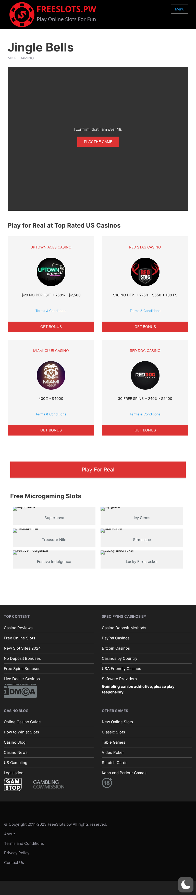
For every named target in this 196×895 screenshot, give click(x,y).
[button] (185, 884)
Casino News (16, 752)
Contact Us (14, 862)
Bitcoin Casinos (116, 648)
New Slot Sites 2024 (22, 648)
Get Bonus (51, 326)
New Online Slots (117, 721)
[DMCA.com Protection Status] (20, 690)
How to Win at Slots (21, 732)
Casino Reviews (18, 627)
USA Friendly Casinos (121, 668)
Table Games (113, 742)
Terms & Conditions (50, 311)
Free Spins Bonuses (22, 668)
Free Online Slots (19, 638)
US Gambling (15, 762)
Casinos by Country (119, 658)
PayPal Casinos (116, 638)
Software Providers (119, 678)
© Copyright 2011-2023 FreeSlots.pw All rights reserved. (55, 824)
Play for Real (98, 469)
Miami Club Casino (51, 350)
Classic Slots (113, 732)
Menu (179, 9)
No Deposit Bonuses (22, 658)
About (9, 834)
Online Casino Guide (22, 721)
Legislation (13, 772)
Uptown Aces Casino (50, 247)
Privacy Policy (16, 852)
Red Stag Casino (145, 247)
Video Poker (113, 752)
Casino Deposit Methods (124, 627)
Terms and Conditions (24, 843)
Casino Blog (15, 742)
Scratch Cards (114, 762)
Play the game (98, 142)
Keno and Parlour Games (124, 772)
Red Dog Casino (145, 350)
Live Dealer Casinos (22, 678)
